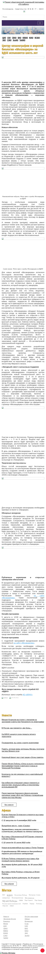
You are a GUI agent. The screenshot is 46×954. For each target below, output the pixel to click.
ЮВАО (25, 37)
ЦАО (4, 37)
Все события (9, 884)
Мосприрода (29, 898)
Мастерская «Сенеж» (35, 895)
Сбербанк (25, 903)
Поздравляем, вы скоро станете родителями (20, 743)
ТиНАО (22, 40)
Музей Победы (9, 900)
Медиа (5, 924)
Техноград (39, 903)
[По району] (23, 2)
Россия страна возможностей (11, 904)
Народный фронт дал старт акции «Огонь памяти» (23, 757)
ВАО (19, 37)
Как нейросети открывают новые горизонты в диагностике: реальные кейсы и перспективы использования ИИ (20, 785)
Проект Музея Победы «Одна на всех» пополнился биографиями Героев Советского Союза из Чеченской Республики (23, 766)
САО (9, 37)
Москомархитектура (17, 898)
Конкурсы (6, 921)
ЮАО (31, 37)
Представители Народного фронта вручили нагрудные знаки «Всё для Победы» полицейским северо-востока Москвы (22, 795)
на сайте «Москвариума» (24, 643)
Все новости (9, 805)
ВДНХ (6, 698)
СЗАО (9, 40)
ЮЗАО (37, 37)
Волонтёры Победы (21, 895)
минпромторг (6, 898)
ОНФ (21, 900)
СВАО (14, 37)
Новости (6, 916)
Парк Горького (29, 900)
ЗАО (4, 40)
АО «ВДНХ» (28, 695)
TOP (42, 950)
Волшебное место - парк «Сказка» (16, 826)
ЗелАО (15, 40)
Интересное (29, 921)
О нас (27, 924)
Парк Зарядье (38, 900)
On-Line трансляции (31, 916)
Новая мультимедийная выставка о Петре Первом (23, 848)
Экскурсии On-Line (9, 919)
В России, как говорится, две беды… (17, 728)
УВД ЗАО (5, 906)
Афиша (27, 919)
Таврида (32, 903)
